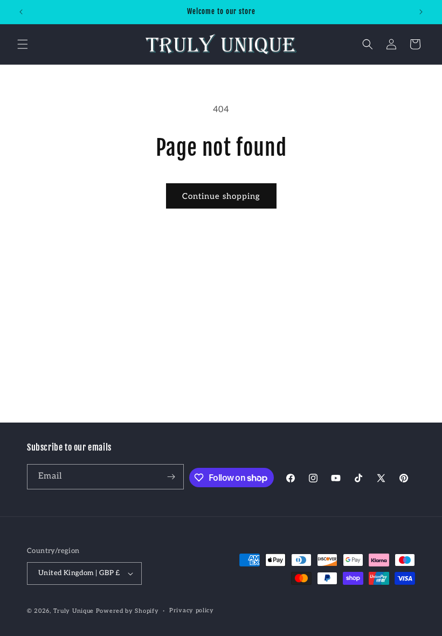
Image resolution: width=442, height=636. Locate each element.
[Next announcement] (421, 12)
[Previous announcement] (21, 12)
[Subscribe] (171, 476)
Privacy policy (191, 610)
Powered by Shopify (127, 610)
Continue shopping (221, 196)
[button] (22, 44)
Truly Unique (73, 610)
